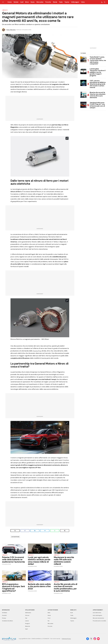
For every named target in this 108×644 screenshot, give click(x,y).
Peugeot (27, 623)
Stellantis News (29, 610)
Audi (71, 612)
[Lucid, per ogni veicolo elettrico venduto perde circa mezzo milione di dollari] (40, 549)
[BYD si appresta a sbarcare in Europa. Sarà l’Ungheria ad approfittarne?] (14, 575)
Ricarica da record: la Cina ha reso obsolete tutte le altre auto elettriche (97, 95)
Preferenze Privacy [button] (66, 638)
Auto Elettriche (15, 536)
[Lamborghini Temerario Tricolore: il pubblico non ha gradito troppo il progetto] (83, 71)
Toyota (16, 262)
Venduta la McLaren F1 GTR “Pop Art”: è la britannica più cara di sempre (97, 105)
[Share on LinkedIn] (34, 530)
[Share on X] (15, 530)
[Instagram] (95, 639)
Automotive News (53, 610)
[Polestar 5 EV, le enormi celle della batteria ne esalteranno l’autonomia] (14, 549)
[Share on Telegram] (44, 530)
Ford (49, 618)
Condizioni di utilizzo (7, 620)
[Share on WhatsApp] (54, 530)
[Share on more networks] (64, 530)
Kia (48, 620)
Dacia (49, 615)
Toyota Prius (37, 351)
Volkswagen (73, 618)
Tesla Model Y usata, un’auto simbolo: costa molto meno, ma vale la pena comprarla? (98, 60)
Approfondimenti (98, 610)
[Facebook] (87, 639)
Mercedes (50, 623)
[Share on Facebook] (24, 530)
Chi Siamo (4, 612)
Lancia (27, 620)
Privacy (4, 618)
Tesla (71, 615)
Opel (26, 629)
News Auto (5, 10)
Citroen (27, 615)
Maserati (27, 626)
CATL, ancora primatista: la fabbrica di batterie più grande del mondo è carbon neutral (98, 84)
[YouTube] (98, 639)
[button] (101, 2)
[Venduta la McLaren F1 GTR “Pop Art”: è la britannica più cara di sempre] (83, 105)
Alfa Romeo (28, 612)
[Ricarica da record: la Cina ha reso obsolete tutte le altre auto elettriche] (83, 95)
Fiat (26, 618)
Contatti (4, 615)
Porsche (50, 626)
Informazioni (5, 610)
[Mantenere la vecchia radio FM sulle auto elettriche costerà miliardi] (66, 549)
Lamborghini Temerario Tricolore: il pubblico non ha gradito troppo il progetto (97, 72)
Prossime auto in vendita (99, 620)
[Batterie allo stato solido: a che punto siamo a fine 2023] (40, 575)
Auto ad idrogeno (97, 615)
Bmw (49, 612)
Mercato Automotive (98, 618)
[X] (91, 639)
